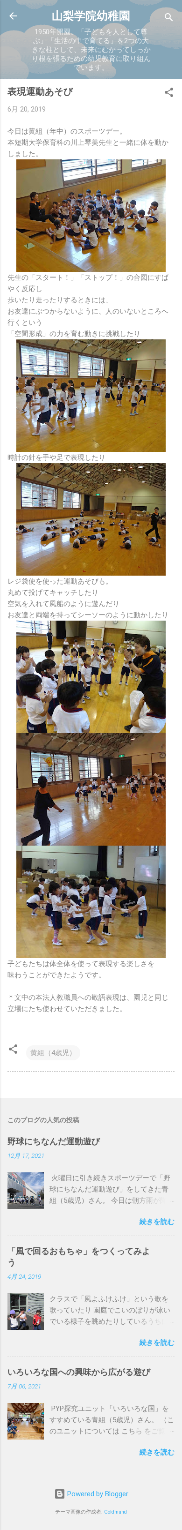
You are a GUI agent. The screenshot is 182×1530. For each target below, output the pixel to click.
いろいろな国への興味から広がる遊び (78, 1372)
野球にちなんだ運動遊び (53, 1141)
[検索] (169, 19)
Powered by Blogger (96, 1494)
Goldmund (115, 1512)
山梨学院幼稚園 (91, 15)
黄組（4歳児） (53, 1053)
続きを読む (157, 1221)
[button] (169, 94)
